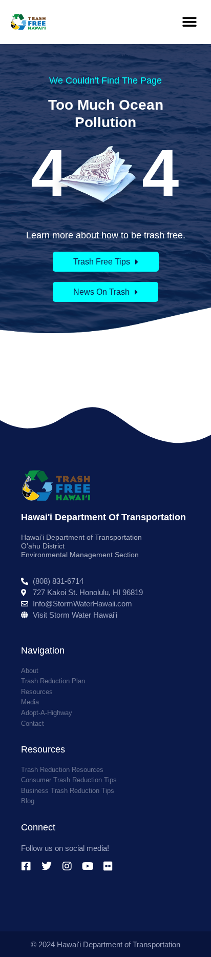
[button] (189, 21)
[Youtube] (87, 866)
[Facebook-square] (26, 866)
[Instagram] (67, 866)
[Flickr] (108, 866)
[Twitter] (46, 866)
